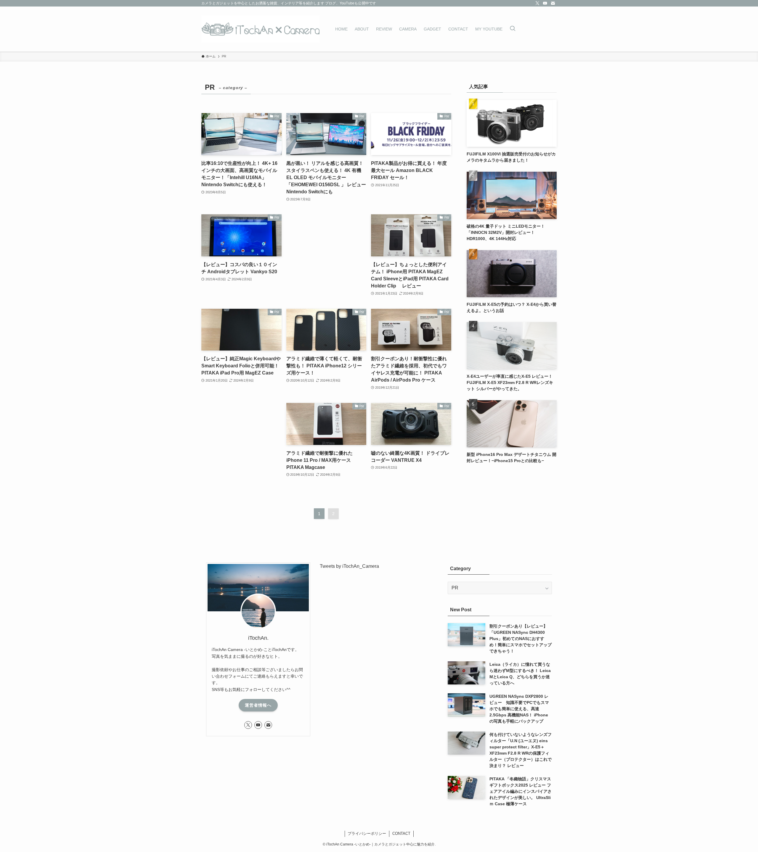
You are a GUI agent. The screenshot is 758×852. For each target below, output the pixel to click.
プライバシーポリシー (367, 833)
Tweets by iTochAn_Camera (349, 566)
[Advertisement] (326, 254)
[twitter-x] (537, 3)
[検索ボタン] (512, 29)
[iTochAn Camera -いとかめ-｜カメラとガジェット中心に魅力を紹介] (260, 29)
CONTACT (401, 833)
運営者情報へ (258, 705)
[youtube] (545, 3)
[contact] (553, 3)
